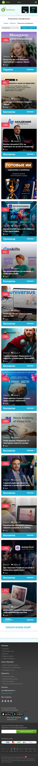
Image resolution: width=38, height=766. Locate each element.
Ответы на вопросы (8, 658)
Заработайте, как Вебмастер (11, 667)
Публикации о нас (8, 651)
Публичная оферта (8, 681)
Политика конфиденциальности (12, 684)
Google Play (18, 714)
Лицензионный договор (10, 679)
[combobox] (10, 27)
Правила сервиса (7, 656)
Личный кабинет (36, 2)
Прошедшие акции (8, 670)
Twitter (8, 701)
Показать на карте (27, 28)
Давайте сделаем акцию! (10, 665)
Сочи (19, 2)
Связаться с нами (6, 693)
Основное (5, 649)
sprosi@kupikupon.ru (8, 690)
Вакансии (5, 654)
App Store (6, 714)
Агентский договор (8, 676)
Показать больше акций (18, 627)
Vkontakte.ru (5, 701)
